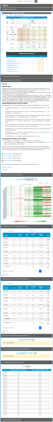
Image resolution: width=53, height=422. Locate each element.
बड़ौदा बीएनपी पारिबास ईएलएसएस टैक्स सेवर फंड (13, 63)
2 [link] (42, 271)
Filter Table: (33, 231)
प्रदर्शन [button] (48, 235)
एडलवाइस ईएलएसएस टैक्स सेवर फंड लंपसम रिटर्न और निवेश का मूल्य (15, 335)
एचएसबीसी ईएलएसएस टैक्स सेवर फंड (11, 65)
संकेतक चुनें (21, 179)
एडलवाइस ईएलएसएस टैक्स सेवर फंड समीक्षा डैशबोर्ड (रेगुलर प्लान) (15, 226)
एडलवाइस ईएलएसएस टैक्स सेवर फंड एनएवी (10, 76)
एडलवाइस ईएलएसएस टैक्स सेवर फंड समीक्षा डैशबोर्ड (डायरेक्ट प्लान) (15, 279)
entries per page (10, 231)
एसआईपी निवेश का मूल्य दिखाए (25, 353)
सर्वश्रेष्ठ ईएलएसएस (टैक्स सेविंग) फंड (26, 53)
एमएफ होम (6, 15)
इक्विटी (11, 15)
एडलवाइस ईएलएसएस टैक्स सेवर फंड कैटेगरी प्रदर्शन (12, 174)
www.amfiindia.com (9, 167)
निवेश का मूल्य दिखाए (26, 339)
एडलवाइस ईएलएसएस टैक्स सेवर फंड (9, 9)
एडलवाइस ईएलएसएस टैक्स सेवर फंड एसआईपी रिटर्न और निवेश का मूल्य (16, 349)
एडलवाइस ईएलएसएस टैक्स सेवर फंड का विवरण (11, 419)
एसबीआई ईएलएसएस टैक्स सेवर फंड (11, 61)
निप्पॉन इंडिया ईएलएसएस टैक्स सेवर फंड (12, 71)
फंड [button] (14, 288)
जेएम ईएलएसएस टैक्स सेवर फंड (11, 69)
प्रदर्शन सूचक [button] (6, 235)
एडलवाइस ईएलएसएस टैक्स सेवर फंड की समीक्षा (11, 80)
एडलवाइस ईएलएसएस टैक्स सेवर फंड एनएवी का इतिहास (13, 362)
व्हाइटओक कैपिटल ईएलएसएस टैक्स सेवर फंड (13, 67)
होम (2, 15)
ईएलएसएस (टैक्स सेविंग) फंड (19, 15)
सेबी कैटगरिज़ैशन (4, 169)
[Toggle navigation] (52, 6)
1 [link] (40, 271)
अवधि (24, 366)
